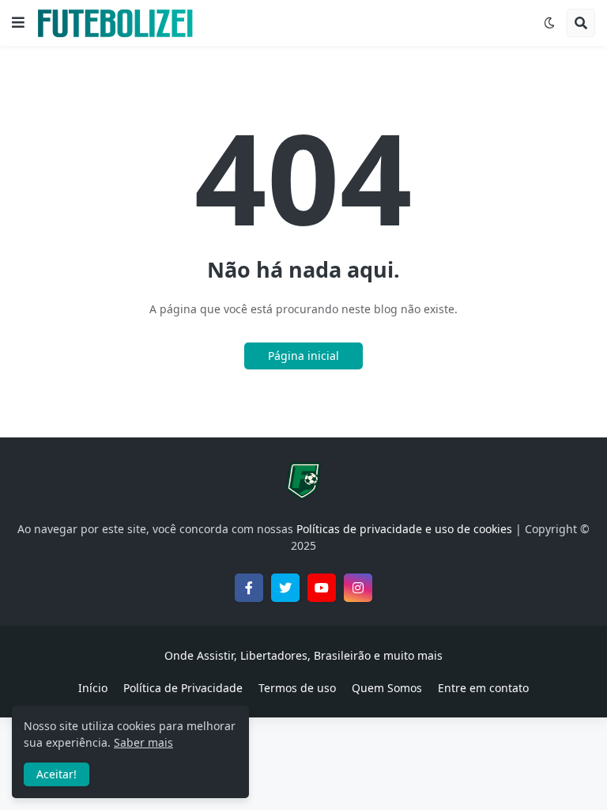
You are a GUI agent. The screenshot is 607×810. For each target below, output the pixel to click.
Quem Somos (387, 687)
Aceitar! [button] (56, 774)
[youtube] (321, 587)
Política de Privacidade (183, 687)
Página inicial (303, 355)
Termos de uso (297, 687)
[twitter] (285, 587)
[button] (18, 23)
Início (92, 687)
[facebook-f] (249, 587)
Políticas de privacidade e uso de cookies (404, 528)
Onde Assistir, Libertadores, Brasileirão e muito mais (303, 655)
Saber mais (143, 742)
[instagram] (358, 587)
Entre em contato (483, 687)
